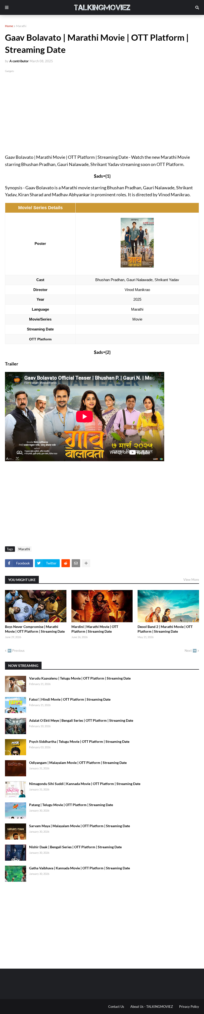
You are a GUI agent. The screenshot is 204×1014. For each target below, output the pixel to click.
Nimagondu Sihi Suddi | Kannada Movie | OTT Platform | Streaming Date (84, 784)
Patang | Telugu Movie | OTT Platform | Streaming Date (71, 805)
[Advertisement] (102, 108)
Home (9, 26)
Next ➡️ (191, 651)
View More (191, 580)
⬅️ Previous (16, 651)
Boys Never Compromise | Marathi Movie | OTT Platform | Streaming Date (35, 629)
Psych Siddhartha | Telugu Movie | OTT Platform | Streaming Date (79, 741)
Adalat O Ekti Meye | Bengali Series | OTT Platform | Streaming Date (81, 720)
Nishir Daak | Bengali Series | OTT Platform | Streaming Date (75, 847)
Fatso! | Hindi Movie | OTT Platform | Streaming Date (69, 699)
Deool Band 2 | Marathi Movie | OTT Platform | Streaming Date (165, 629)
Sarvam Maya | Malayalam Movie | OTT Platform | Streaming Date (79, 826)
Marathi (21, 26)
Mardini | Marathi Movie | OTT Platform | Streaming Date (94, 629)
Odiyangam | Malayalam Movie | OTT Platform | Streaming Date (78, 762)
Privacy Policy (189, 1007)
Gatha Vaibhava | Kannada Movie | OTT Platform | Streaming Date (79, 868)
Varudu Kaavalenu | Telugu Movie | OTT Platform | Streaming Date (80, 678)
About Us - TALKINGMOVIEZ (151, 1007)
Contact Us (116, 1007)
